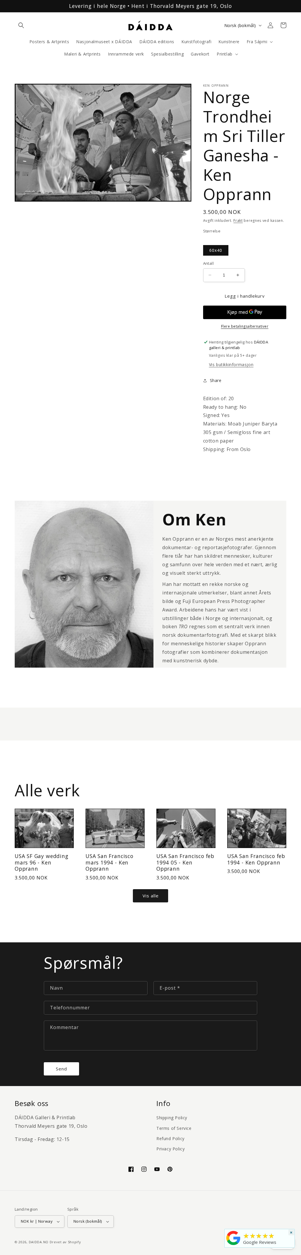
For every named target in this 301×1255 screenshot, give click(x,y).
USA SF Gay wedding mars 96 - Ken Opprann (41, 862)
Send (61, 1069)
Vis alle (151, 896)
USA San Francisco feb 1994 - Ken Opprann (256, 859)
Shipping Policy (171, 1117)
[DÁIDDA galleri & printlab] (233, 1245)
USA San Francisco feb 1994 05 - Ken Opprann (185, 862)
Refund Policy (170, 1138)
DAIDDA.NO (39, 1242)
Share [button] (216, 380)
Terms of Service (174, 1128)
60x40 (215, 250)
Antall (208, 263)
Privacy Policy (170, 1149)
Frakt (238, 220)
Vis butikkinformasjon (231, 364)
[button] (21, 25)
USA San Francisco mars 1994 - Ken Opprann (109, 862)
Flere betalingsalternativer (245, 326)
